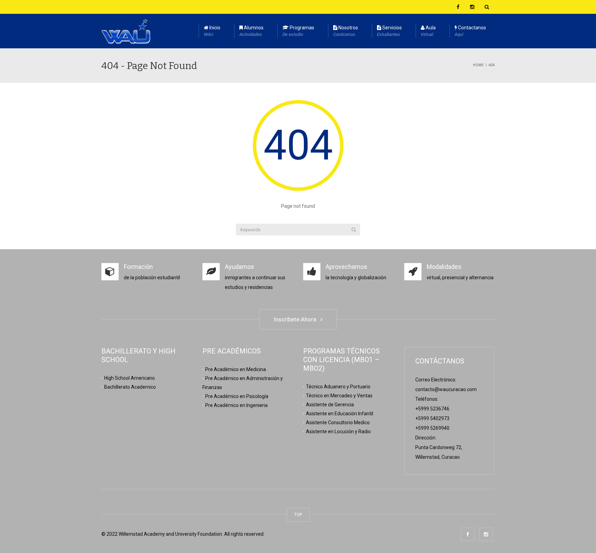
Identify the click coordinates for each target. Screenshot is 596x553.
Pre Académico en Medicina (235, 369)
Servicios (389, 31)
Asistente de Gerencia (330, 404)
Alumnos (251, 31)
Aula (428, 31)
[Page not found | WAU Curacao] (125, 31)
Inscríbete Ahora (296, 319)
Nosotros (345, 31)
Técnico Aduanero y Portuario (338, 386)
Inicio (212, 31)
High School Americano (129, 378)
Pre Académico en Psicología (236, 396)
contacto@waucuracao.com (446, 389)
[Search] (353, 229)
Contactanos (470, 31)
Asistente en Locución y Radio (338, 431)
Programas (298, 31)
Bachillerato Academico (130, 387)
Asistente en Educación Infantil (339, 413)
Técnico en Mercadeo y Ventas (339, 395)
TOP (298, 514)
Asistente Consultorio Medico (338, 422)
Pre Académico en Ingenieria (236, 405)
